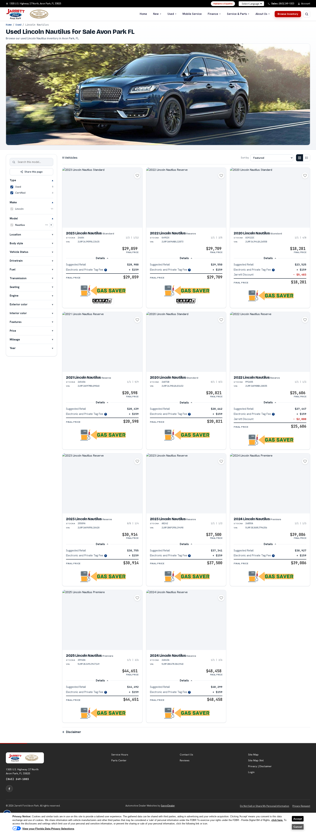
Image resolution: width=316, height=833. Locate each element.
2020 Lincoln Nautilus (258, 233)
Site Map (253, 754)
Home (143, 14)
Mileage (15, 339)
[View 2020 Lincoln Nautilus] (270, 197)
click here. (277, 820)
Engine (14, 295)
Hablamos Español (223, 3)
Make (13, 202)
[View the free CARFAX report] (102, 301)
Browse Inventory (288, 14)
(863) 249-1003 (17, 779)
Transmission (18, 278)
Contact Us (186, 754)
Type (13, 180)
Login (251, 772)
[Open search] (306, 14)
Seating (14, 287)
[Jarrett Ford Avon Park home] (29, 14)
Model (14, 218)
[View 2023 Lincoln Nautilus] (102, 197)
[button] (102, 291)
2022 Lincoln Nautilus (173, 233)
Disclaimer (73, 732)
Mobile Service (192, 14)
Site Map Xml (256, 760)
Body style (16, 243)
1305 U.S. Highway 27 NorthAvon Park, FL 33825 (22, 771)
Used (172, 14)
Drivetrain (16, 260)
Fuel (12, 269)
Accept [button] (297, 818)
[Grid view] (299, 157)
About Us (262, 14)
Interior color (18, 313)
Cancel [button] (298, 826)
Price (13, 330)
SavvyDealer (168, 805)
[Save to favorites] (137, 175)
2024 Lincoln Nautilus (257, 519)
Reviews (184, 760)
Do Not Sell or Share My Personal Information (264, 806)
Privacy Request (301, 806)
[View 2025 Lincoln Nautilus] (102, 620)
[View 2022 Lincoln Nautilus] (186, 198)
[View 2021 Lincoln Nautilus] (102, 342)
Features (15, 322)
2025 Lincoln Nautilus (89, 655)
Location (15, 234)
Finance (214, 14)
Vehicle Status (19, 252)
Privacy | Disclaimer (260, 766)
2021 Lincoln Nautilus (88, 377)
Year (13, 348)
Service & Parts (238, 14)
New (157, 14)
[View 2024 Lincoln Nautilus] (270, 483)
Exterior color (18, 304)
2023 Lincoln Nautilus (90, 233)
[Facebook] (9, 788)
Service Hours (119, 754)
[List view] (306, 157)
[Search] (14, 162)
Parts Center (119, 760)
